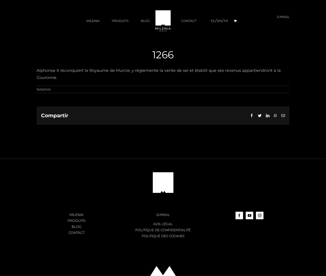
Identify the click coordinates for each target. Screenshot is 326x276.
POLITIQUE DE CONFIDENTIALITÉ (163, 230)
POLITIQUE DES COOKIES (163, 236)
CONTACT (76, 233)
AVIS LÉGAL (163, 224)
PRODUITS (76, 221)
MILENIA (76, 215)
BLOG (77, 227)
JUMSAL (163, 215)
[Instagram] (259, 215)
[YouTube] (249, 215)
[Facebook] (239, 215)
